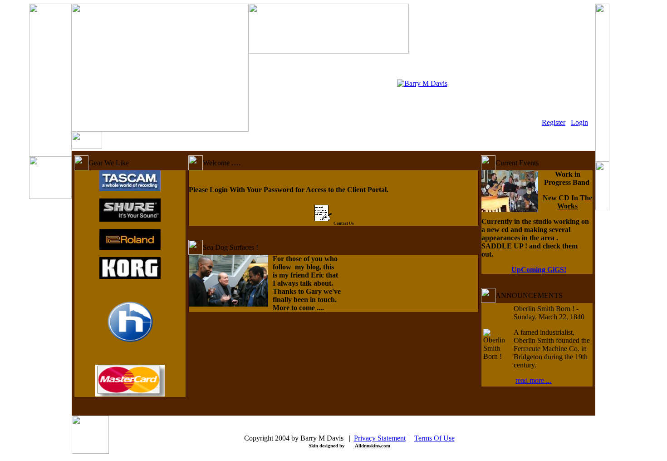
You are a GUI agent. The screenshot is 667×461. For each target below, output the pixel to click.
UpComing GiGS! (538, 269)
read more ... (533, 380)
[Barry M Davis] (422, 83)
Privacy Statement (380, 438)
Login (579, 122)
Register (553, 122)
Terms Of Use (434, 438)
